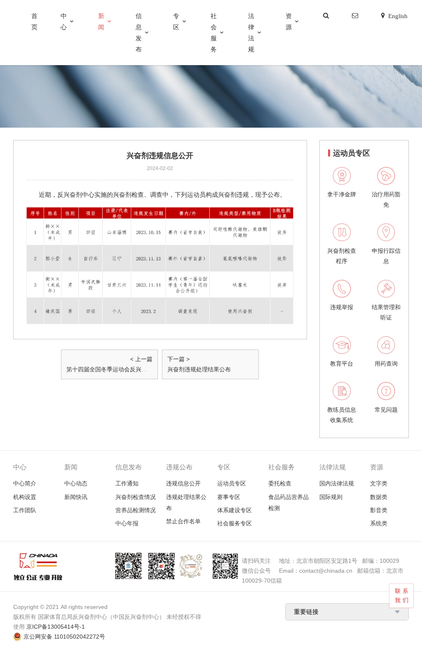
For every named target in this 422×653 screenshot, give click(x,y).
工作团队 (24, 510)
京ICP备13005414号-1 (55, 626)
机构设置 (24, 497)
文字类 (378, 483)
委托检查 (279, 483)
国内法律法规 (336, 483)
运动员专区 (231, 483)
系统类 (378, 523)
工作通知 (126, 483)
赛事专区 (228, 497)
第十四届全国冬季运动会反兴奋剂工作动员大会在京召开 (138, 369)
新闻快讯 (75, 497)
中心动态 (75, 483)
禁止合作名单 (183, 521)
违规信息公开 (183, 483)
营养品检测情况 (135, 510)
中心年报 (126, 523)
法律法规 (251, 32)
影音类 (378, 510)
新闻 (101, 21)
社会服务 (214, 32)
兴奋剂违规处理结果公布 (199, 369)
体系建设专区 (234, 510)
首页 (34, 21)
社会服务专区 (234, 523)
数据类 (378, 497)
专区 (176, 21)
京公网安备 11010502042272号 (64, 636)
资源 (289, 21)
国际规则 (330, 497)
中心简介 (24, 483)
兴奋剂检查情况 (135, 497)
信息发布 (139, 32)
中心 (64, 21)
